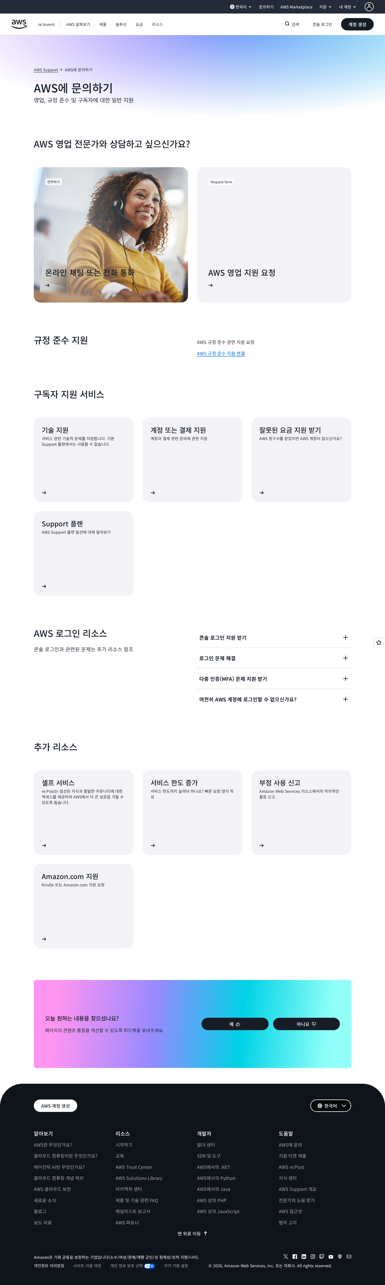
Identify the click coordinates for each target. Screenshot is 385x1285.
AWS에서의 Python (216, 1177)
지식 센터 (288, 1177)
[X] (286, 1257)
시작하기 (124, 1144)
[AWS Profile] (369, 6)
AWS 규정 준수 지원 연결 (221, 353)
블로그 (40, 1211)
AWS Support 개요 (298, 1188)
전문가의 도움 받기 (297, 1200)
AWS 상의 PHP (211, 1200)
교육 (120, 1155)
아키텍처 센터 (129, 1188)
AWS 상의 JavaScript (218, 1211)
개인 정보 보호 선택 (126, 1265)
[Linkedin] (304, 1257)
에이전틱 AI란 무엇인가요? (59, 1166)
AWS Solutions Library (139, 1177)
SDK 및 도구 (209, 1155)
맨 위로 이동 (189, 1233)
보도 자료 (43, 1222)
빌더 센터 (206, 1144)
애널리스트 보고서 (133, 1211)
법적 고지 (288, 1222)
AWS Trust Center (134, 1166)
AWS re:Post (291, 1166)
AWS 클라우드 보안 (52, 1188)
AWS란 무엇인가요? (53, 1144)
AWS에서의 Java (213, 1188)
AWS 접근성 (290, 1211)
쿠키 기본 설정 (176, 1265)
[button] (78, 24)
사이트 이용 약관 (87, 1265)
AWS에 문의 (290, 1144)
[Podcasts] (340, 1257)
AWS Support (46, 69)
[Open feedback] (379, 642)
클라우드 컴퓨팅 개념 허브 (59, 1177)
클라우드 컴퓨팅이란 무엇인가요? (66, 1155)
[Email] (349, 1257)
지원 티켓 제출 (292, 1155)
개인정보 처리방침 (49, 1265)
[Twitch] (322, 1257)
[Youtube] (331, 1257)
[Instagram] (313, 1257)
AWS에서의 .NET (213, 1166)
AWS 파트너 (127, 1222)
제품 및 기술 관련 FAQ (137, 1200)
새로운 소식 (45, 1200)
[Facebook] (295, 1257)
